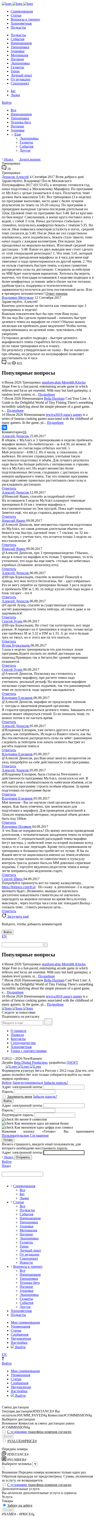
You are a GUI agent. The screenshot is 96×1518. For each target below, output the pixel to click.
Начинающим (21, 43)
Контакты (18, 1039)
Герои (15, 71)
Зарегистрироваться (28, 1083)
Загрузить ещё (17, 916)
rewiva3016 (54, 414)
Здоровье (18, 51)
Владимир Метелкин (18, 297)
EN (4, 936)
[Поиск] (46, 945)
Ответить (9, 488)
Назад (8, 159)
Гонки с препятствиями (29, 1051)
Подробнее (46, 394)
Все (13, 110)
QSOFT (72, 1062)
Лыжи (15, 95)
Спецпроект (20, 83)
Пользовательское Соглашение (25, 1135)
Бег (13, 91)
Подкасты (18, 27)
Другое (25, 150)
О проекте (18, 1031)
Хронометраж (21, 23)
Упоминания (20, 1326)
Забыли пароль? (56, 1083)
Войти (7, 102)
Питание (17, 59)
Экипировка (20, 63)
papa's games (72, 414)
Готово (8, 1140)
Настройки (19, 1342)
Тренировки (20, 47)
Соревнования (22, 11)
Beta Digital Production (30, 1062)
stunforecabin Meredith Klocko (64, 382)
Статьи (16, 15)
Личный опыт (21, 75)
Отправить (23, 1157)
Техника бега (21, 122)
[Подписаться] (48, 1022)
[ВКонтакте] (4, 427)
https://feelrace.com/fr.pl (18, 887)
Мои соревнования (25, 1322)
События (17, 39)
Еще (17, 134)
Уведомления (21, 1338)
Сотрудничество (23, 1043)
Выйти (20, 1347)
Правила (17, 1035)
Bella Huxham (54, 398)
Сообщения (19, 1334)
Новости (26, 1262)
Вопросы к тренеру (25, 19)
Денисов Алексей (15, 177)
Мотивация (19, 55)
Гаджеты (17, 67)
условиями (18, 1432)
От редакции (20, 79)
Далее (8, 1436)
